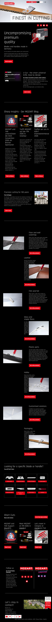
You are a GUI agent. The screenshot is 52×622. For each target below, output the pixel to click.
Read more (8, 547)
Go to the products (34, 253)
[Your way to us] (34, 2)
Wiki (16, 619)
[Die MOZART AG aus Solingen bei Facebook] (37, 25)
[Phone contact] (30, 2)
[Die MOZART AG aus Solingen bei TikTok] (31, 578)
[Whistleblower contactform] (19, 616)
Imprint (45, 619)
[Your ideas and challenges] (35, 2)
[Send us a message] (32, 2)
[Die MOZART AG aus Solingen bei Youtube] (43, 25)
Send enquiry (8, 61)
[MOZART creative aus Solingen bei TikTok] (44, 576)
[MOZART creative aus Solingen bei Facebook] (41, 576)
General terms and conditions (25, 619)
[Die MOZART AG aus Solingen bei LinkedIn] (46, 25)
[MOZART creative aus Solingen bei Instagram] (38, 576)
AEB (34, 619)
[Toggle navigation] (45, 2)
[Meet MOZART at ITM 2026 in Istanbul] (26, 537)
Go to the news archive (41, 517)
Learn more (27, 92)
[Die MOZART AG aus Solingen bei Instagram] (40, 25)
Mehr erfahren (10, 176)
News (13, 616)
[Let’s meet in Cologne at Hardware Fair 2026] (41, 537)
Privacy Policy (39, 619)
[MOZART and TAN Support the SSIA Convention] (10, 537)
